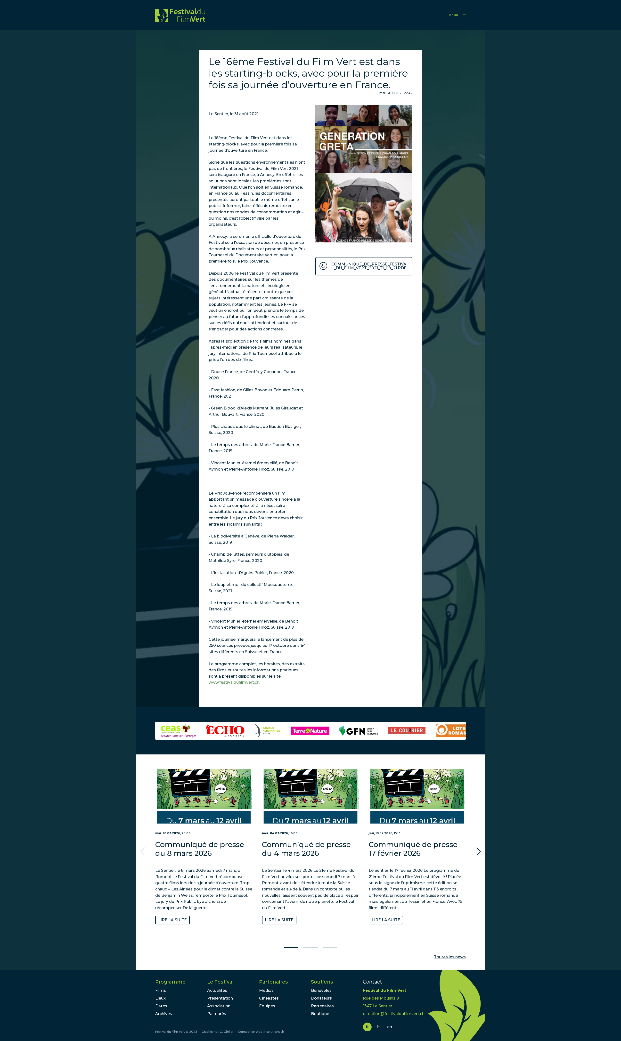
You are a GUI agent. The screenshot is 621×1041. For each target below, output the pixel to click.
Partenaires (273, 982)
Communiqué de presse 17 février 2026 (413, 849)
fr (367, 1027)
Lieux (160, 998)
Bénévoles (321, 990)
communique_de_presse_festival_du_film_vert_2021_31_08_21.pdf (368, 266)
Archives (163, 1013)
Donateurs (321, 998)
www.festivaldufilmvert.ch (234, 682)
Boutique (320, 1013)
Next (478, 852)
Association (218, 1006)
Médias (266, 990)
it (378, 1027)
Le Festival (220, 982)
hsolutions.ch (274, 1031)
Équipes (267, 1006)
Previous (143, 852)
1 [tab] (291, 947)
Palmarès (216, 1013)
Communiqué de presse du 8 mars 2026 (199, 849)
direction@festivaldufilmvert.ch (394, 1013)
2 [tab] (310, 947)
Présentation (220, 998)
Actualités (217, 990)
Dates (161, 1006)
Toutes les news (450, 957)
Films (160, 990)
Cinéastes (269, 998)
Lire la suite (172, 920)
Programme (170, 982)
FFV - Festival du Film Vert (180, 15)
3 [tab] (330, 947)
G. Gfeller (227, 1031)
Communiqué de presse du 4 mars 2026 (306, 849)
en (389, 1027)
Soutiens (322, 982)
